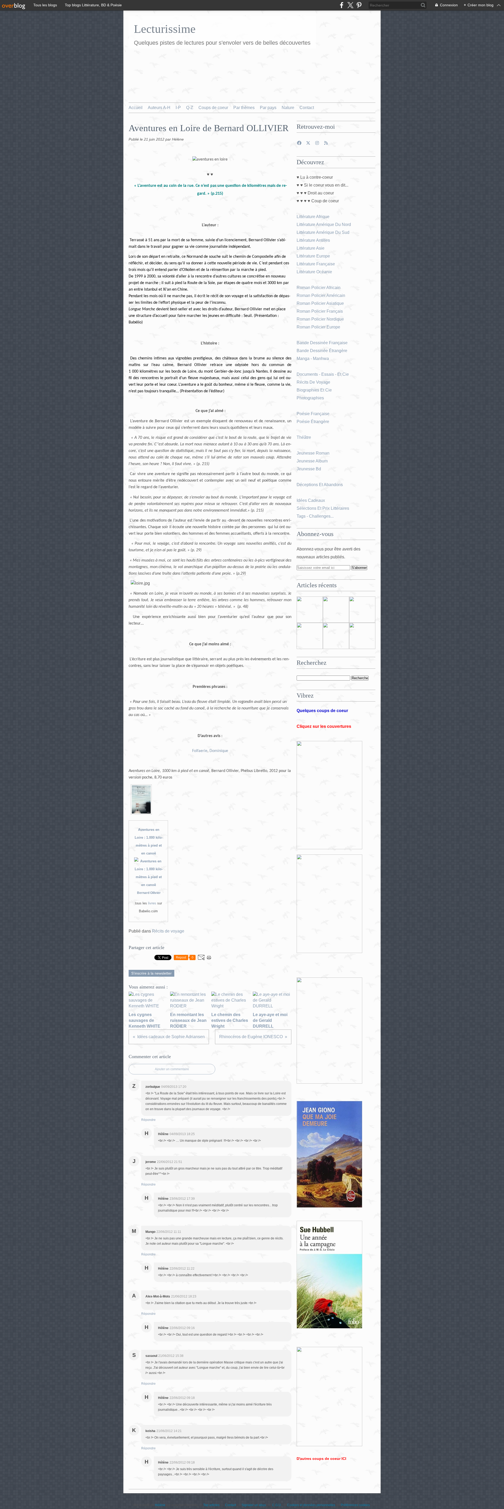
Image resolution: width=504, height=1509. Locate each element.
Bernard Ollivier (149, 893)
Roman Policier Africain (319, 287)
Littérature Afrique (313, 216)
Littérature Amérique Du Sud (323, 232)
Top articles (211, 1505)
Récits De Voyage (314, 382)
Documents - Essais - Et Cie (323, 374)
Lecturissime (165, 28)
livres (152, 903)
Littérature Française (316, 264)
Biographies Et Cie (314, 390)
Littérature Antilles (313, 240)
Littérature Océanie (314, 272)
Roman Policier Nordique (321, 319)
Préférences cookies (355, 1505)
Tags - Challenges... (315, 516)
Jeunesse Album (313, 461)
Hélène (160, 1505)
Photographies (311, 398)
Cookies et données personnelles (311, 1505)
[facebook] (341, 5)
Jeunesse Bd (309, 469)
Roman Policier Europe (319, 327)
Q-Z (189, 107)
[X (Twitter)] (350, 5)
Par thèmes (244, 107)
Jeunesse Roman (313, 453)
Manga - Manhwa (313, 358)
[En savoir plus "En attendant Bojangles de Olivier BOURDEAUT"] (310, 636)
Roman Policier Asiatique (320, 303)
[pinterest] (359, 5)
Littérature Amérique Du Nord (324, 224)
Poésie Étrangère (313, 421)
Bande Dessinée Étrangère (322, 350)
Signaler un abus (254, 1505)
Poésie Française (313, 413)
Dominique (218, 751)
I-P (178, 107)
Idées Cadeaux (311, 500)
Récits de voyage (168, 931)
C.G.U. (277, 1505)
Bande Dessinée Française (322, 343)
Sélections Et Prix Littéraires (323, 508)
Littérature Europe (314, 256)
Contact (307, 107)
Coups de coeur (213, 107)
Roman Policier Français (320, 311)
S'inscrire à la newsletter (151, 973)
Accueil (136, 107)
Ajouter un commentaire (172, 1069)
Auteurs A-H (159, 107)
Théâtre (304, 437)
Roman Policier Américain (321, 295)
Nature (288, 107)
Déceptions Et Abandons (320, 484)
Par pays (268, 107)
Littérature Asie (311, 248)
